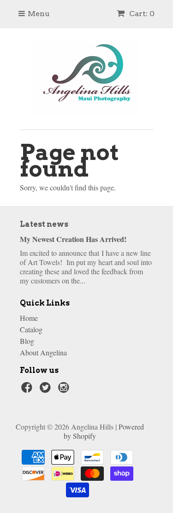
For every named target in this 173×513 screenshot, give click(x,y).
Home (29, 318)
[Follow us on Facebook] (28, 390)
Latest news (44, 224)
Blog (27, 341)
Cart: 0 (141, 13)
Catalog (31, 329)
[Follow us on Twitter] (47, 390)
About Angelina (43, 352)
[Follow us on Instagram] (65, 390)
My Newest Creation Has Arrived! (73, 239)
